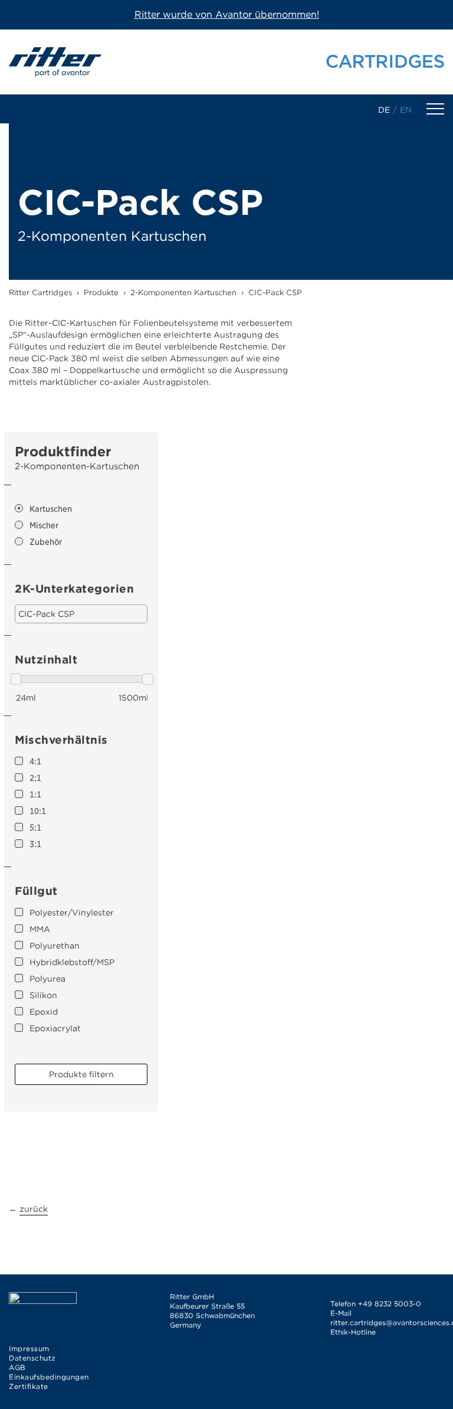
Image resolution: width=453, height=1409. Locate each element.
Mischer (43, 525)
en (406, 110)
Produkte (101, 292)
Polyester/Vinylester (71, 912)
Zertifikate (28, 1386)
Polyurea (47, 978)
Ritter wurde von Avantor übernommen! (226, 14)
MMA (39, 929)
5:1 (35, 827)
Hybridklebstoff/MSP (71, 962)
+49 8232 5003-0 (389, 1303)
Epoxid (43, 1011)
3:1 (35, 844)
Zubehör (45, 542)
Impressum (29, 1348)
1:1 (35, 794)
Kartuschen (50, 509)
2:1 (35, 778)
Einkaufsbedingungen (49, 1376)
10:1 (37, 811)
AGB (17, 1367)
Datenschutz (32, 1358)
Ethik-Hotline (353, 1332)
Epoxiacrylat (55, 1028)
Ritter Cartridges (40, 292)
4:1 (35, 761)
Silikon (43, 995)
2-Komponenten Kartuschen (183, 292)
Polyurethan (54, 945)
